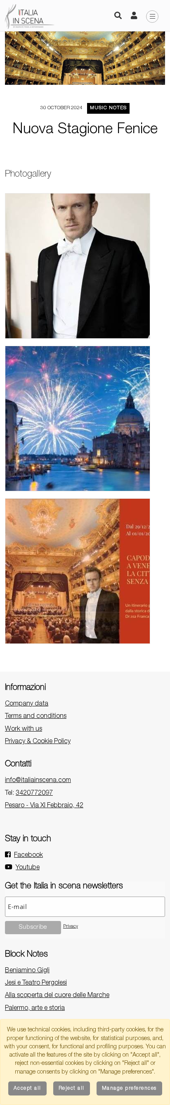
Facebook (28, 855)
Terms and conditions (35, 716)
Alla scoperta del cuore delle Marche (57, 996)
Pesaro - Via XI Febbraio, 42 (44, 806)
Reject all (72, 1088)
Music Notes (108, 108)
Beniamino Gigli (27, 971)
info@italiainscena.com (38, 780)
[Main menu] (152, 16)
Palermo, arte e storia (35, 1008)
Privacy (70, 926)
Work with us (23, 729)
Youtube (28, 868)
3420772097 (34, 793)
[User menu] (133, 17)
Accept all (27, 1088)
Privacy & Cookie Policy (38, 742)
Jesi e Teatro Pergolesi (36, 983)
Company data (26, 704)
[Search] (118, 17)
